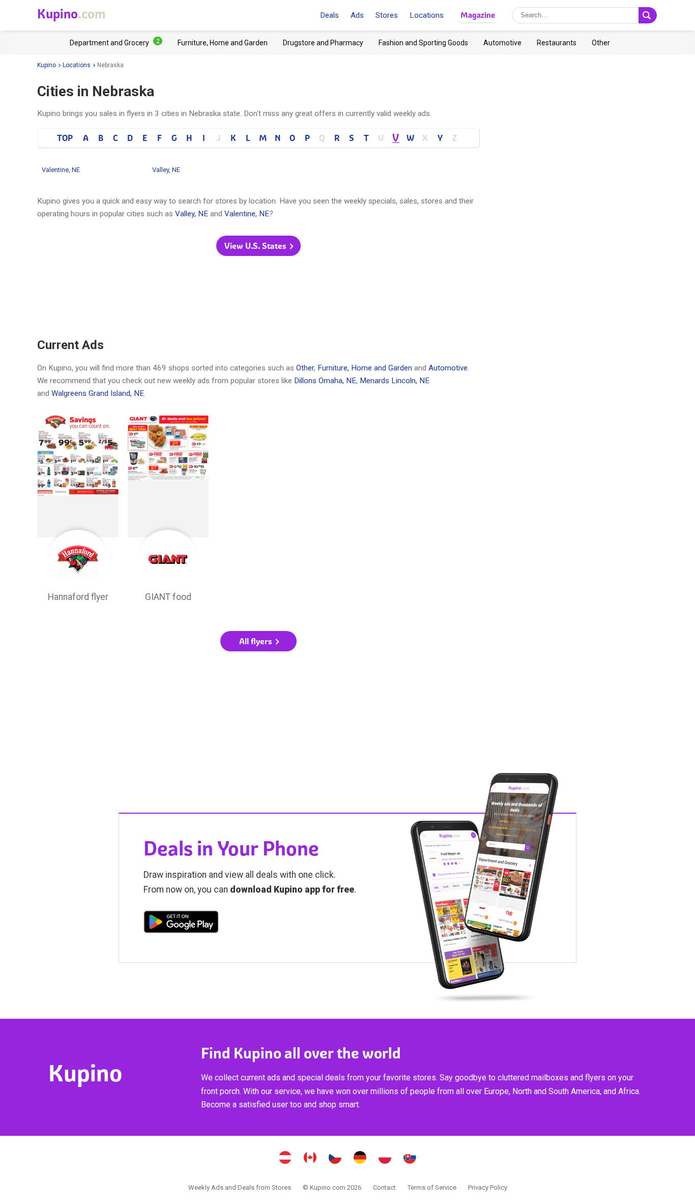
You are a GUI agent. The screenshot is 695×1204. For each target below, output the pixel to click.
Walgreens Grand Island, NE (97, 393)
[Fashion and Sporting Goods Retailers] (423, 43)
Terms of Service (432, 1187)
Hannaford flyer (78, 511)
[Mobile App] (181, 923)
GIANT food (168, 511)
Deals (329, 15)
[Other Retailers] (601, 43)
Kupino (46, 65)
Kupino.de (360, 1158)
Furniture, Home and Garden (364, 367)
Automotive (448, 367)
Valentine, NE (61, 170)
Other (305, 367)
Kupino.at (285, 1158)
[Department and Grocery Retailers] (116, 43)
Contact (384, 1187)
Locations (427, 15)
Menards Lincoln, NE (394, 380)
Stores (386, 15)
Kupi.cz (335, 1158)
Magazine (477, 15)
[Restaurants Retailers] (556, 43)
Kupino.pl (385, 1158)
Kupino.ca (310, 1158)
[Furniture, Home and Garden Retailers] (223, 43)
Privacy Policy (487, 1187)
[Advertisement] (258, 298)
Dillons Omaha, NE (325, 380)
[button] (258, 246)
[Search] (648, 15)
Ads (357, 15)
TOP (65, 138)
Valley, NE (166, 170)
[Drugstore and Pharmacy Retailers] (323, 43)
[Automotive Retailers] (502, 43)
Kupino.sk (410, 1158)
